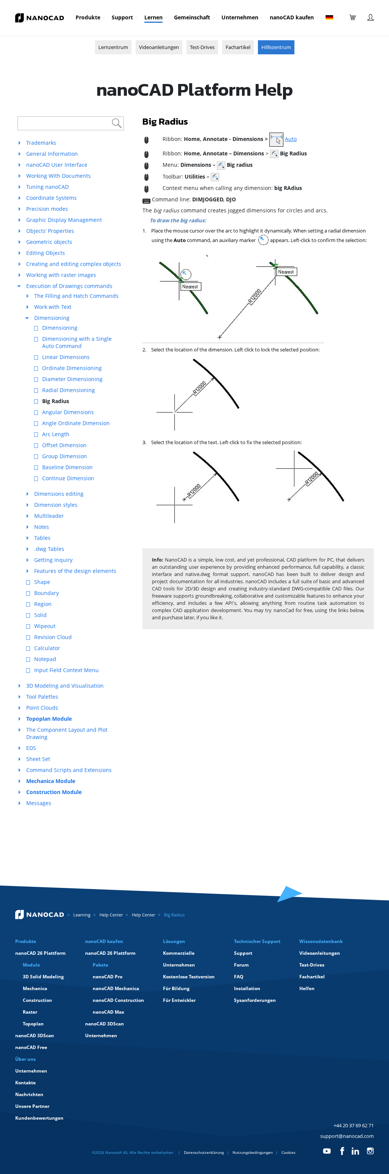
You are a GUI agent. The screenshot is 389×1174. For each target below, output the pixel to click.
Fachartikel (238, 47)
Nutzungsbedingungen (252, 1152)
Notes (41, 526)
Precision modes (47, 208)
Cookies (288, 1152)
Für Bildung (176, 988)
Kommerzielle (178, 953)
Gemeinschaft (192, 17)
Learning (81, 915)
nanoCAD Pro (107, 976)
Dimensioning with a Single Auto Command (77, 342)
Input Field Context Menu (66, 670)
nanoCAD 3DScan (34, 1035)
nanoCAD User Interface (56, 164)
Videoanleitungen (159, 47)
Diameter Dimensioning (72, 379)
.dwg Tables (49, 548)
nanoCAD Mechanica (116, 988)
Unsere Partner (32, 1106)
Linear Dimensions (66, 357)
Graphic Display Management (64, 219)
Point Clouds (42, 707)
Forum (241, 965)
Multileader (49, 515)
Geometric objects (49, 241)
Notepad (45, 659)
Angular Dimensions (68, 412)
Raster (30, 1012)
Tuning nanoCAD (47, 186)
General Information (52, 153)
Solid (40, 615)
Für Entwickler (179, 1000)
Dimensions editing (59, 493)
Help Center (111, 915)
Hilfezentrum (276, 47)
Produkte (88, 17)
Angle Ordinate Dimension (76, 423)
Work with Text (52, 306)
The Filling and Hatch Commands (76, 295)
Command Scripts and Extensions (69, 770)
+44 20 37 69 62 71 (354, 1125)
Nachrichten (29, 1094)
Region (43, 604)
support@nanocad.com (347, 1136)
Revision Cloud (53, 637)
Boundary (46, 592)
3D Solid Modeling (43, 976)
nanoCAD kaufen (292, 17)
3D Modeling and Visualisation (65, 685)
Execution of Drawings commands (69, 286)
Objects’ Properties (50, 230)
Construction (37, 1000)
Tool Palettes (42, 696)
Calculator (47, 648)
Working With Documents (58, 175)
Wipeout (44, 626)
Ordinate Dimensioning (72, 368)
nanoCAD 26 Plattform (40, 953)
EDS (31, 748)
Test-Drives (202, 47)
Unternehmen (239, 17)
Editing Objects (45, 252)
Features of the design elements (75, 570)
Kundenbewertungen (39, 1118)
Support (122, 17)
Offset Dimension (64, 445)
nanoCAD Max (108, 1012)
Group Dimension (64, 456)
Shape (42, 581)
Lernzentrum (113, 47)
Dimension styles (55, 504)
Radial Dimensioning (68, 390)
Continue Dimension (68, 478)
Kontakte (25, 1082)
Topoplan (33, 1024)
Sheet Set (38, 759)
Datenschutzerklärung (204, 1152)
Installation (247, 988)
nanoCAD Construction (118, 1000)
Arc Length (56, 434)
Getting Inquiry (53, 559)
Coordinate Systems (51, 197)
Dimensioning (52, 317)
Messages (38, 803)
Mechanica (35, 988)
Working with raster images (61, 274)
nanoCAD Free (31, 1047)
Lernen (153, 17)
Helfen (307, 988)
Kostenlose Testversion (189, 976)
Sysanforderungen (255, 1000)
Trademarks (41, 142)
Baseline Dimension (67, 467)
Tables (42, 537)
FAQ (239, 976)
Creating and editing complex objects (73, 263)
